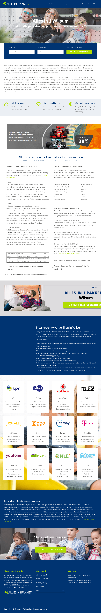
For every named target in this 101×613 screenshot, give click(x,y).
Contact (39, 590)
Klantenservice (42, 579)
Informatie (75, 4)
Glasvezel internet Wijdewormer (69, 254)
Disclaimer (40, 587)
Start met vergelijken (89, 4)
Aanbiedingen (64, 4)
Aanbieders (53, 4)
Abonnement (41, 575)
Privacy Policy (41, 583)
